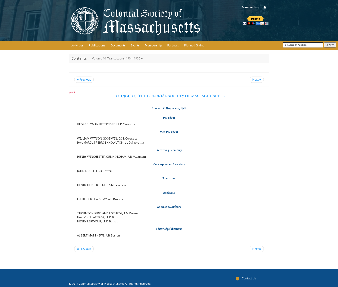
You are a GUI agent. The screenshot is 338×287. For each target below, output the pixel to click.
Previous (84, 79)
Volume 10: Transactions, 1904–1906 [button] (116, 58)
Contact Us (249, 278)
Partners (173, 45)
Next (256, 79)
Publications (97, 45)
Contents (79, 58)
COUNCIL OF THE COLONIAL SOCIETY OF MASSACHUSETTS (169, 96)
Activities (77, 45)
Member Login (251, 7)
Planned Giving (194, 45)
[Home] (135, 20)
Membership (153, 45)
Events (135, 45)
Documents (118, 45)
